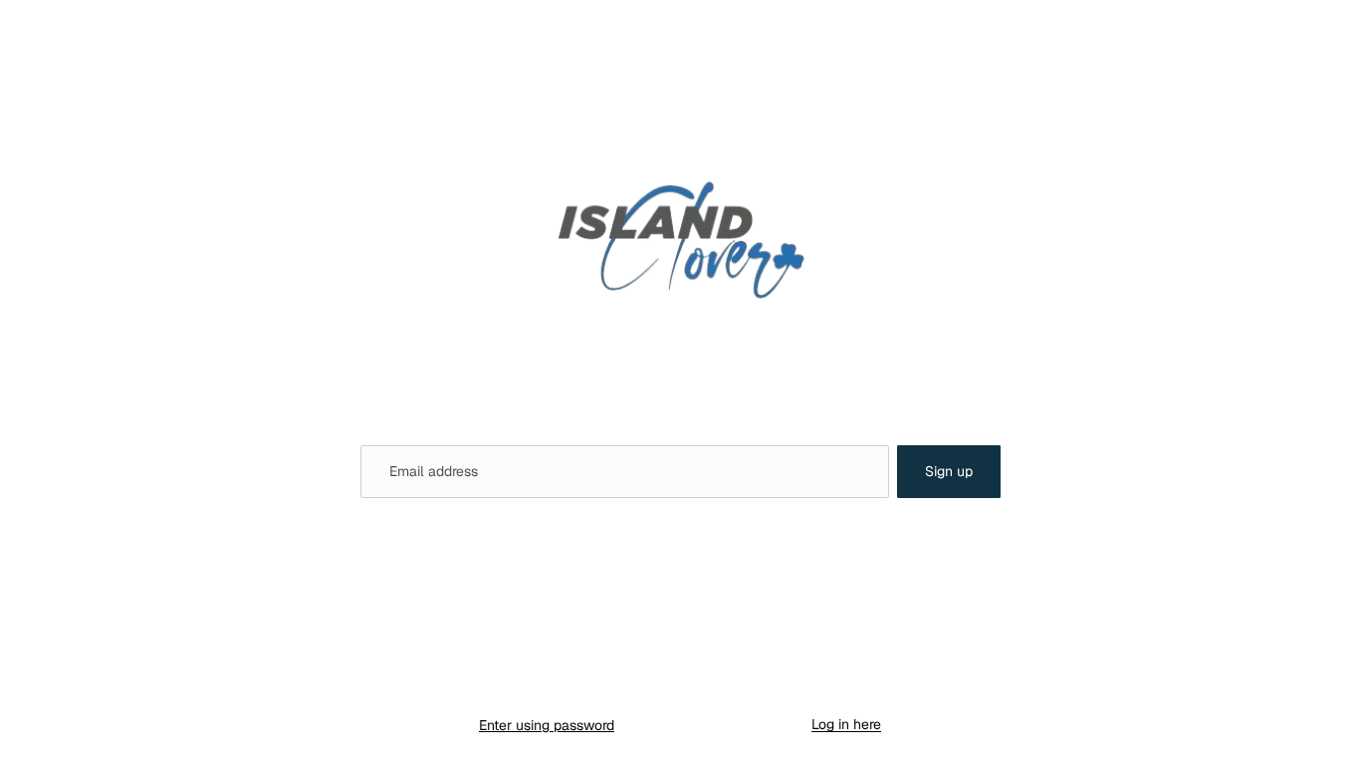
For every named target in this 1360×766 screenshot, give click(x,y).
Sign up (949, 471)
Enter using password (546, 725)
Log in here (846, 724)
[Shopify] (776, 685)
